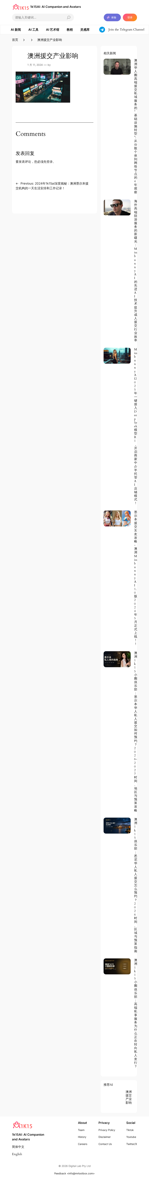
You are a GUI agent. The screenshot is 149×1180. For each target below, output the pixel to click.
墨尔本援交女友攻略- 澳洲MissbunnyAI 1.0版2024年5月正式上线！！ (135, 578)
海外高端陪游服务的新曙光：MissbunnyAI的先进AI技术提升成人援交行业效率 (135, 270)
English (17, 1154)
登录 (129, 17)
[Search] (69, 17)
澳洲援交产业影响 (129, 1097)
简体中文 (18, 1147)
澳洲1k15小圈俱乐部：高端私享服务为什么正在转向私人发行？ (135, 1013)
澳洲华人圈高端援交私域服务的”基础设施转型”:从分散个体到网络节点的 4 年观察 (135, 126)
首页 (15, 40)
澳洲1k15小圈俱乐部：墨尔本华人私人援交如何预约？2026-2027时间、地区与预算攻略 (135, 731)
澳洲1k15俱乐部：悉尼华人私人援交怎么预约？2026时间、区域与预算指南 (135, 885)
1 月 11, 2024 (35, 64)
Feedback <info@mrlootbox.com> (74, 1173)
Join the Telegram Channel (126, 29)
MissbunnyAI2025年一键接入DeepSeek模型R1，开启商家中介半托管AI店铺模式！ (135, 426)
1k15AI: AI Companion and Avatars (55, 7)
